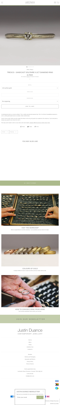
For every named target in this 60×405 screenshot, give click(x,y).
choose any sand (5, 120)
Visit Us (30, 340)
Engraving (30, 98)
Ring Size (30, 91)
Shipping (28, 76)
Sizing (30, 344)
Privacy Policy (30, 361)
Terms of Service (30, 363)
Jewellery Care (30, 347)
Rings (31, 69)
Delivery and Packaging (30, 356)
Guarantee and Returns (30, 359)
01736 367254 (30, 373)
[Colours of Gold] (30, 250)
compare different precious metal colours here (39, 122)
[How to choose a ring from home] (30, 291)
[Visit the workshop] (30, 210)
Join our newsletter (30, 319)
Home (28, 69)
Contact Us (30, 349)
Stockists (30, 354)
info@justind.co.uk (30, 376)
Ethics (30, 342)
